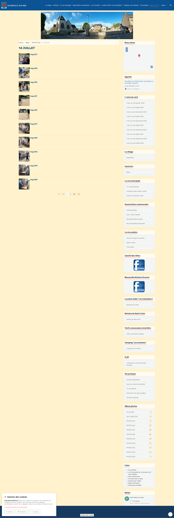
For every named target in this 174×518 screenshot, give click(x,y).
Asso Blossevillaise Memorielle (136, 223)
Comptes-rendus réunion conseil (136, 191)
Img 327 (33, 54)
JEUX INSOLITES (139, 416)
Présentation (130, 158)
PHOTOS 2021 (36, 42)
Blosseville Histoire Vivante (135, 219)
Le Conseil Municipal (133, 187)
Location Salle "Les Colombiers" (112, 5)
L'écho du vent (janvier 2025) (136, 103)
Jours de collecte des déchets (136, 384)
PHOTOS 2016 (139, 425)
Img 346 (34, 152)
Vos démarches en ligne (135, 479)
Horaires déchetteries (133, 380)
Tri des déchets (131, 388)
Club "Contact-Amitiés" (133, 215)
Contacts (56, 5)
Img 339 (33, 110)
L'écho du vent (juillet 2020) (135, 143)
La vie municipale (65, 5)
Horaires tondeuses (132, 397)
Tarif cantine (130, 247)
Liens (163, 5)
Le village (48, 5)
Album (27, 42)
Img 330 (33, 68)
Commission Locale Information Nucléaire (136, 364)
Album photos (154, 5)
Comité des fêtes (132, 210)
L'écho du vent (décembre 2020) (137, 139)
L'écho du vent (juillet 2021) (135, 134)
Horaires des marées (134, 481)
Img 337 (33, 96)
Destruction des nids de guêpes (136, 393)
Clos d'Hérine (132, 470)
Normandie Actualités (134, 485)
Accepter (35, 512)
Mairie (128, 172)
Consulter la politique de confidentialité (15, 507)
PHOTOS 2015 (139, 421)
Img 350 (33, 180)
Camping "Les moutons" (131, 5)
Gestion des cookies (87, 515)
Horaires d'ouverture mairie (135, 196)
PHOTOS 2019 (139, 439)
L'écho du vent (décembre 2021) (137, 130)
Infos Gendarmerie (134, 476)
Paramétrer (23, 512)
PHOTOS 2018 (139, 434)
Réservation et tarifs (133, 305)
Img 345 (33, 138)
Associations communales (81, 5)
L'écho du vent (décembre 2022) (137, 121)
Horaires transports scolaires (135, 238)
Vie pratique (144, 5)
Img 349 (34, 166)
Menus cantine (131, 242)
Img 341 (33, 124)
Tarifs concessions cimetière (135, 334)
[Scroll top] (170, 514)
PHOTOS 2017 (139, 430)
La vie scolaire (95, 5)
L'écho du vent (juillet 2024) (135, 107)
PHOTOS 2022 (139, 452)
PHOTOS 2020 (139, 443)
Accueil (21, 42)
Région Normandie (133, 483)
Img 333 (33, 82)
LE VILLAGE (139, 412)
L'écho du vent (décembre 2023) (137, 112)
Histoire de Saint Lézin (133, 319)
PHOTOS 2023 (139, 456)
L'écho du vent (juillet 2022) (135, 125)
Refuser (10, 512)
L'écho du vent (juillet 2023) (135, 116)
